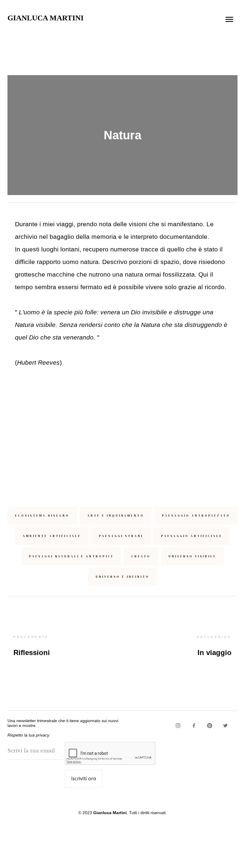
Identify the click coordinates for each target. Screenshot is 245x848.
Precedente (31, 637)
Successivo (214, 637)
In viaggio (214, 652)
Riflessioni (31, 652)
